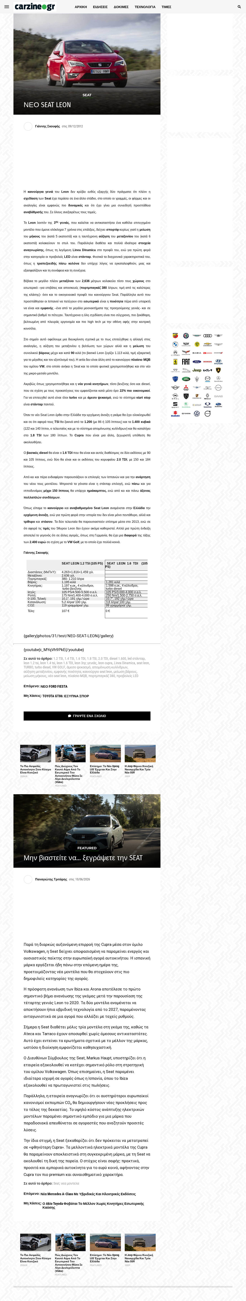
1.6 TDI (81, 659)
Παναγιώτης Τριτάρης (51, 879)
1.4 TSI (69, 659)
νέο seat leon (57, 676)
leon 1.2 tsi (31, 663)
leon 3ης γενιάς (86, 663)
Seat (56, 1183)
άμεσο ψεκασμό (79, 667)
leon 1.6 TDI (65, 663)
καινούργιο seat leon (97, 672)
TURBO (28, 667)
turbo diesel (43, 667)
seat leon (143, 663)
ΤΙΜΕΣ (166, 7)
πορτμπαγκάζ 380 (101, 676)
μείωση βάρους (125, 672)
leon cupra (105, 663)
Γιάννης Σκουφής (47, 126)
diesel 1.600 (118, 659)
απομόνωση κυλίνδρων (109, 667)
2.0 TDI (103, 659)
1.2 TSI (58, 659)
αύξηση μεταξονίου (38, 672)
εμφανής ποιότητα (67, 672)
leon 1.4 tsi (47, 663)
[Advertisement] (200, 199)
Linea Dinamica (124, 663)
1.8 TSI (92, 659)
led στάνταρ (136, 659)
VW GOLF (58, 667)
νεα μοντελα (70, 1183)
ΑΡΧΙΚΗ (81, 7)
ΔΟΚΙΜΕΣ (121, 7)
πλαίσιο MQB (77, 676)
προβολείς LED (127, 676)
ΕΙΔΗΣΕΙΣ (100, 7)
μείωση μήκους (35, 676)
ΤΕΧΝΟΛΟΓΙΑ (145, 7)
